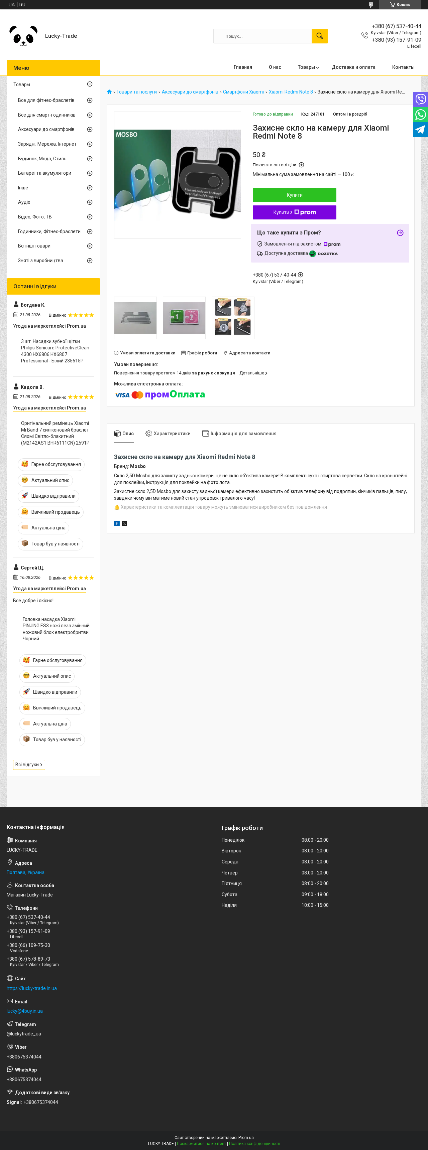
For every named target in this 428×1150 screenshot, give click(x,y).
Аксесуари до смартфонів (190, 92)
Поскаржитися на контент (201, 1143)
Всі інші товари (34, 246)
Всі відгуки (27, 764)
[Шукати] (320, 36)
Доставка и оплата (354, 67)
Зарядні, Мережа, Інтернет (47, 144)
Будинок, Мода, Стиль (42, 158)
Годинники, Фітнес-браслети (49, 231)
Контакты (403, 67)
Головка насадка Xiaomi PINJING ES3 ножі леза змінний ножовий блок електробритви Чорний (56, 629)
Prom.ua (246, 1137)
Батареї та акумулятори (44, 173)
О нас (275, 67)
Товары (306, 67)
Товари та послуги (136, 92)
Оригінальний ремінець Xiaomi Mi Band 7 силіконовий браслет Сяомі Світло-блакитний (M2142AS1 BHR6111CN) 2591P (55, 433)
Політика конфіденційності (254, 1143)
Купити (295, 195)
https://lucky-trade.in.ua (32, 988)
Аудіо (24, 202)
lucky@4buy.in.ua (25, 1011)
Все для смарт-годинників (47, 115)
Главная (243, 67)
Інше (23, 187)
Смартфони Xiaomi (243, 92)
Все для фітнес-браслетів (46, 100)
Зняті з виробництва (40, 260)
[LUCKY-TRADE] (23, 36)
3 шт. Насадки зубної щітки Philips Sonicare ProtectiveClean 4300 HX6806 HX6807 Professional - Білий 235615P (55, 351)
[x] (124, 524)
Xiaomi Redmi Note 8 (291, 92)
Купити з (283, 212)
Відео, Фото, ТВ (35, 216)
